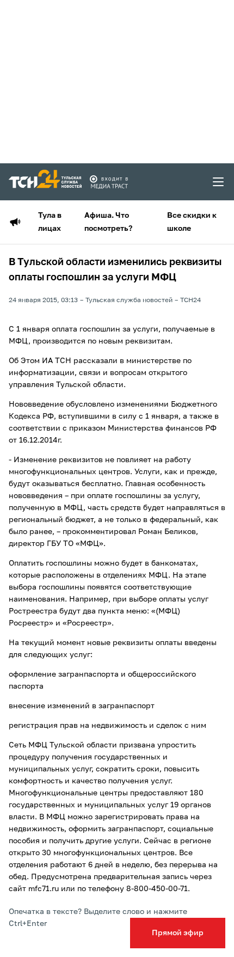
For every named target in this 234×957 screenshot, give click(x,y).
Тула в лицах (49, 222)
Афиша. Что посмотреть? (108, 222)
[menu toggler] (218, 181)
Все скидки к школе (192, 222)
